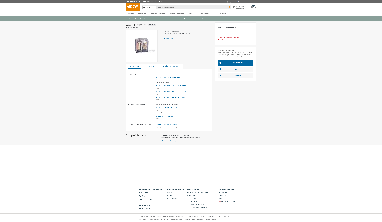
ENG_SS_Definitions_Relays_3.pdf (168, 107)
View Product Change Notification (166, 124)
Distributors (169, 192)
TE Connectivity (133, 7)
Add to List (169, 39)
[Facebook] (140, 208)
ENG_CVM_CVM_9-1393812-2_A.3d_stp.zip (172, 97)
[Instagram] (151, 208)
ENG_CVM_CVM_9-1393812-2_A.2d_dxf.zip (172, 86)
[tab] (134, 66)
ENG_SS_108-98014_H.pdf (166, 116)
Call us (238, 75)
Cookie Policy (164, 219)
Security (181, 219)
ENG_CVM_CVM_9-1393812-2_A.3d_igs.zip (172, 91)
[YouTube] (147, 208)
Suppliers (169, 195)
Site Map (187, 219)
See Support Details (146, 199)
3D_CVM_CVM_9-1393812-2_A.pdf (169, 77)
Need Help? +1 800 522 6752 (147, 1)
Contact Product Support (170, 141)
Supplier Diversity (171, 198)
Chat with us (238, 63)
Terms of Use (142, 219)
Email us (238, 69)
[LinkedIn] (144, 208)
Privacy (150, 219)
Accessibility (173, 219)
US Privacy (156, 219)
